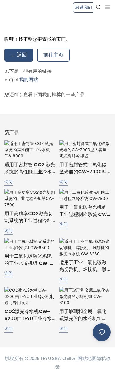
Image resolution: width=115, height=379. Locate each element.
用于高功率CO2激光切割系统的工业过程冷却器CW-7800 (28, 217)
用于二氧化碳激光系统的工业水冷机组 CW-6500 (28, 260)
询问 (8, 181)
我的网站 (28, 80)
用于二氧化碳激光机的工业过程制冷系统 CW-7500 (84, 211)
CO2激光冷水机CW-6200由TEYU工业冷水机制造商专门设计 (28, 315)
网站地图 (87, 359)
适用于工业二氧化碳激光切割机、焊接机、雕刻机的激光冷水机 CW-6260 (84, 266)
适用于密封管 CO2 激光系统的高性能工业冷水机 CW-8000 (29, 168)
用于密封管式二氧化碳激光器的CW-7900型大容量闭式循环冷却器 (82, 168)
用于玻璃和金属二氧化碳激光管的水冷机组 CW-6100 (82, 315)
